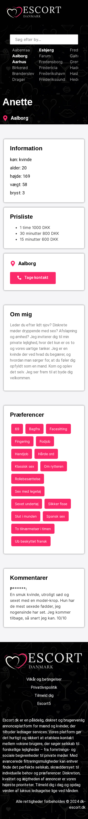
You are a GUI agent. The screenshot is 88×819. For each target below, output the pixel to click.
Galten (76, 55)
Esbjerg (46, 49)
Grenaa (76, 61)
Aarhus (19, 61)
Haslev (76, 73)
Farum (45, 55)
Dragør (18, 79)
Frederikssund (52, 79)
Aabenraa (21, 49)
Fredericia (48, 67)
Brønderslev (23, 73)
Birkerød (20, 67)
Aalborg (19, 55)
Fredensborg (51, 61)
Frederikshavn (52, 73)
